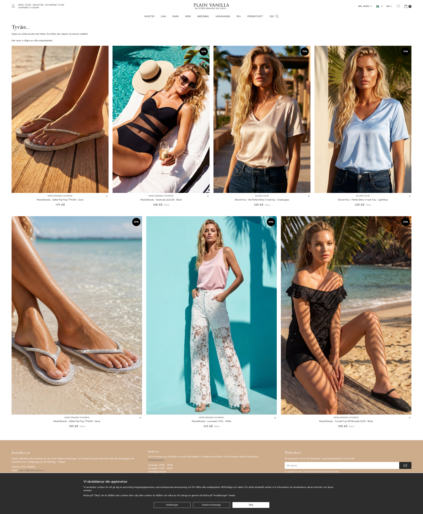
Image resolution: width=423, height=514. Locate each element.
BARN (175, 16)
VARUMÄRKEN (222, 16)
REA (239, 16)
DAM (163, 16)
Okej (251, 504)
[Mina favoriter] (398, 6)
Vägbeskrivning (156, 459)
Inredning (203, 16)
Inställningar (172, 504)
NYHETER (149, 16)
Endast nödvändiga (211, 504)
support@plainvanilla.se (31, 470)
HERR (188, 16)
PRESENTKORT (255, 16)
